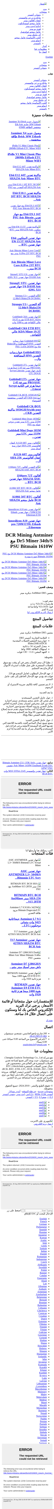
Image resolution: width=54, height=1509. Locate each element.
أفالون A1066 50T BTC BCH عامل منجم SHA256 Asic (25, 500)
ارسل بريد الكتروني (43, 1124)
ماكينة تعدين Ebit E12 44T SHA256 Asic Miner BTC (25, 177)
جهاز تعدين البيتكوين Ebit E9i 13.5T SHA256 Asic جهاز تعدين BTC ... (26, 241)
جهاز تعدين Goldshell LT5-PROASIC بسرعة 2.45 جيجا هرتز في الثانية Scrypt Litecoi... (25, 384)
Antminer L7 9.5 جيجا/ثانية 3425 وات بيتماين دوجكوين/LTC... (25, 922)
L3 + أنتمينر (34, 1097)
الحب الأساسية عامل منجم (27, 37)
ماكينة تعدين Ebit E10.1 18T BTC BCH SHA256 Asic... (26, 196)
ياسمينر (37, 43)
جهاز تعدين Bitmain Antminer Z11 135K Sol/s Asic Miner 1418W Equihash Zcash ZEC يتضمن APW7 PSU (28, 765)
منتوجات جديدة (45, 1091)
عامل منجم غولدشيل (30, 32)
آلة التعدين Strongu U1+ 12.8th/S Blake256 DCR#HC (26, 307)
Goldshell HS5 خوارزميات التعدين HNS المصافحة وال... (25, 355)
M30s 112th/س (36, 1094)
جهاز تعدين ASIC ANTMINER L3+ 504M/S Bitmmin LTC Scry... (25, 874)
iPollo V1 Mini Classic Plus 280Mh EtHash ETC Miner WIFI (24, 157)
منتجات (43, 12)
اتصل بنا (43, 52)
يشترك (49, 1020)
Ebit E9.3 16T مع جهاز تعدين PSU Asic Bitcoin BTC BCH (27, 217)
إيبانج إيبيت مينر (33, 26)
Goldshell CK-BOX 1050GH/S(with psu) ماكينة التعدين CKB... (24, 410)
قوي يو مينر (35, 29)
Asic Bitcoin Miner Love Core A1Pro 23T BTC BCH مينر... (26, 265)
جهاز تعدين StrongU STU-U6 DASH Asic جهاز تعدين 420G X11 (25, 286)
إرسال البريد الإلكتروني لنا (40, 612)
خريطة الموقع (29, 1091)
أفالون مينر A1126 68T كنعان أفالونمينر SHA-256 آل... (25, 458)
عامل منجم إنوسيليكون (29, 23)
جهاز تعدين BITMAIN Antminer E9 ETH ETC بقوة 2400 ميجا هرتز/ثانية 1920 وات (26, 989)
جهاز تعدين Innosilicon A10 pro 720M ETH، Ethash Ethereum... (24, 524)
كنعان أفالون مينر (32, 20)
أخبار (44, 46)
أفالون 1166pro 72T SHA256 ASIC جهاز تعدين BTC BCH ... (25, 479)
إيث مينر (20, 1094)
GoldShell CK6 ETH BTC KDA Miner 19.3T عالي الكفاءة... (24, 331)
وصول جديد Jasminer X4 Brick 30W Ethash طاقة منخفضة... (26, 136)
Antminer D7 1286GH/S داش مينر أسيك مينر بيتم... (25, 965)
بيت (45, 9)
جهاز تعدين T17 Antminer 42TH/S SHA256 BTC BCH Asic (25, 943)
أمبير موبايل (14, 1091)
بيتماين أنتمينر (34, 15)
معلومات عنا (40, 49)
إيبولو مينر (36, 40)
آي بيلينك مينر (34, 34)
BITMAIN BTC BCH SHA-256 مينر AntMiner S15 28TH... (26, 898)
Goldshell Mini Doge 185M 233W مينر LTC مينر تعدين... (24, 434)
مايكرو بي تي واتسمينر (30, 17)
